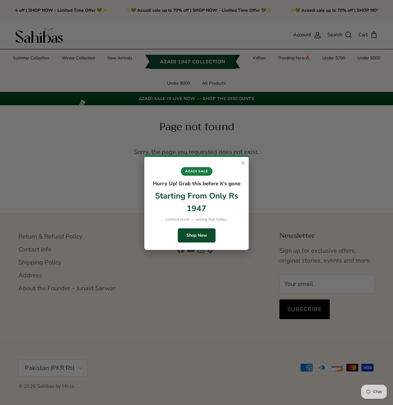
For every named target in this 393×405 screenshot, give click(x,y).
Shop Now (196, 235)
